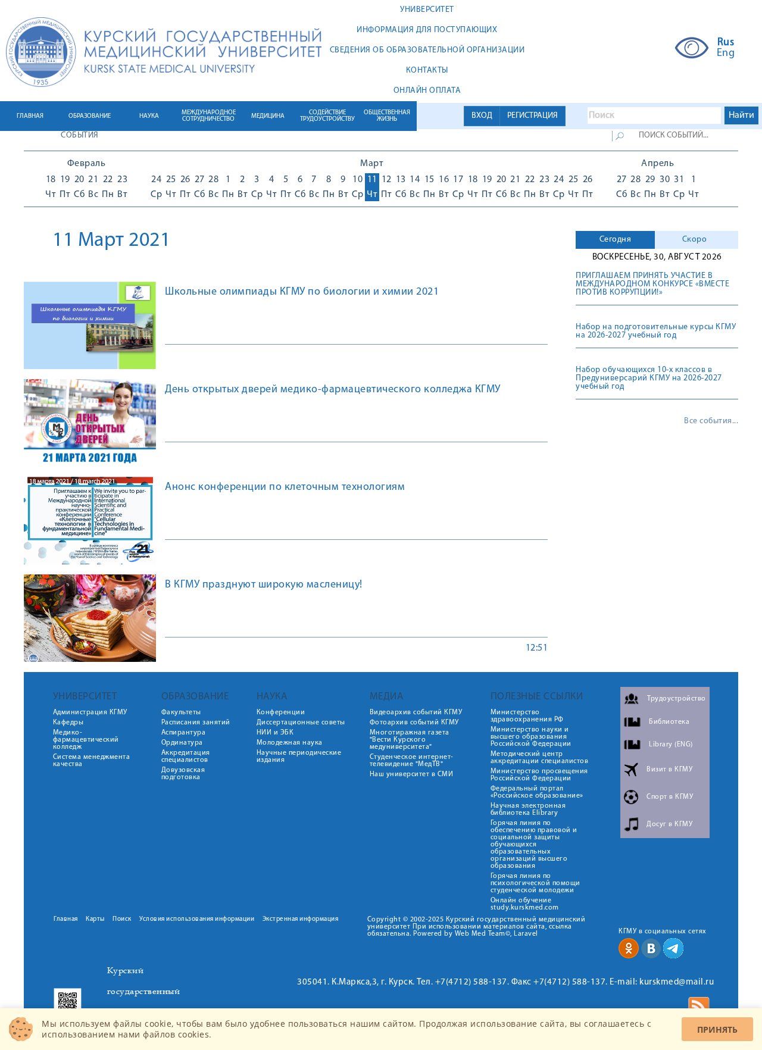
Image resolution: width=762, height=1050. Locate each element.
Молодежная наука (290, 742)
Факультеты (181, 712)
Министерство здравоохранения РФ (527, 716)
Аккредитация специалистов (185, 756)
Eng (726, 53)
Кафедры (68, 722)
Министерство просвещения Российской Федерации (539, 775)
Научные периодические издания (299, 756)
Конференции (281, 712)
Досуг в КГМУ (669, 824)
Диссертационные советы (301, 722)
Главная (66, 919)
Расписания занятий (195, 722)
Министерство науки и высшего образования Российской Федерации (531, 737)
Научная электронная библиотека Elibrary (528, 809)
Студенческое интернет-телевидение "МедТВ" (412, 761)
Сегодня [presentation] (615, 239)
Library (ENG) (671, 744)
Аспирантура (183, 732)
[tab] (615, 240)
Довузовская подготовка (183, 774)
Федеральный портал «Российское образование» (537, 792)
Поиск (122, 919)
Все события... (711, 421)
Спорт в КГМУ (670, 797)
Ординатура (182, 742)
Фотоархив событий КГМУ (414, 722)
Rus (726, 43)
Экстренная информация (301, 919)
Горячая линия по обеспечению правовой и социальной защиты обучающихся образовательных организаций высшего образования (534, 845)
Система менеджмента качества (91, 761)
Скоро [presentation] (694, 239)
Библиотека (669, 722)
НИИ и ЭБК (275, 732)
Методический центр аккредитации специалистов (540, 758)
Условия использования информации (196, 919)
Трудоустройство (676, 698)
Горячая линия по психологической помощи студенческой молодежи (535, 883)
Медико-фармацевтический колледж (86, 740)
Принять (717, 1029)
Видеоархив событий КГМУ (416, 712)
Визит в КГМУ (669, 769)
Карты (95, 919)
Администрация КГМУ (90, 712)
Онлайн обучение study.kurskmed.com (525, 904)
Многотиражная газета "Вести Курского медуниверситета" (409, 740)
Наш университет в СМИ (412, 774)
